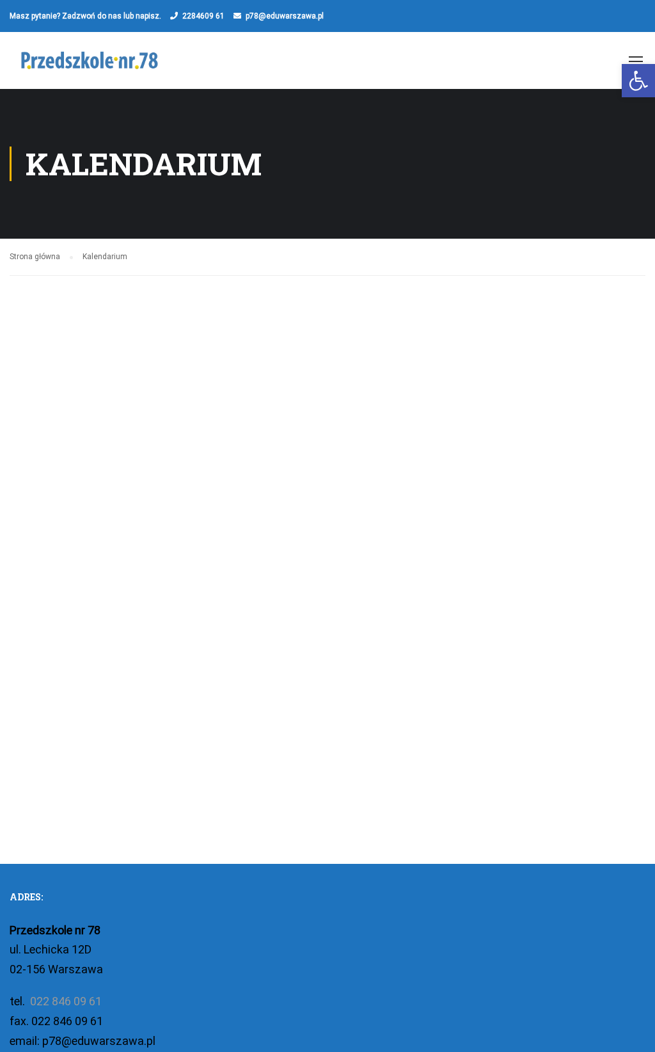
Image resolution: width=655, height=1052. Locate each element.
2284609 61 (203, 16)
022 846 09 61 (65, 1001)
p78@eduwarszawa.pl (285, 16)
